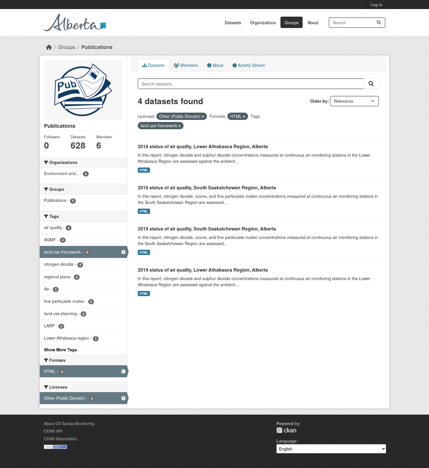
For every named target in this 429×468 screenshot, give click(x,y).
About (313, 22)
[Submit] (379, 23)
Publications (97, 46)
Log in (376, 4)
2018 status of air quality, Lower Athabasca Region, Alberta (203, 146)
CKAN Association (60, 438)
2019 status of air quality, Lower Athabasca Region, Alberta (203, 269)
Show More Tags (60, 349)
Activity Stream (251, 65)
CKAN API (53, 431)
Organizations (263, 22)
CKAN (286, 430)
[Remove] (203, 116)
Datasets (233, 22)
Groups (292, 22)
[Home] (49, 46)
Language (286, 441)
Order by (318, 101)
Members (188, 65)
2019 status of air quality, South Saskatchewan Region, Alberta (207, 228)
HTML (143, 170)
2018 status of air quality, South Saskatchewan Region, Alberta (207, 187)
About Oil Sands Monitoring (69, 423)
